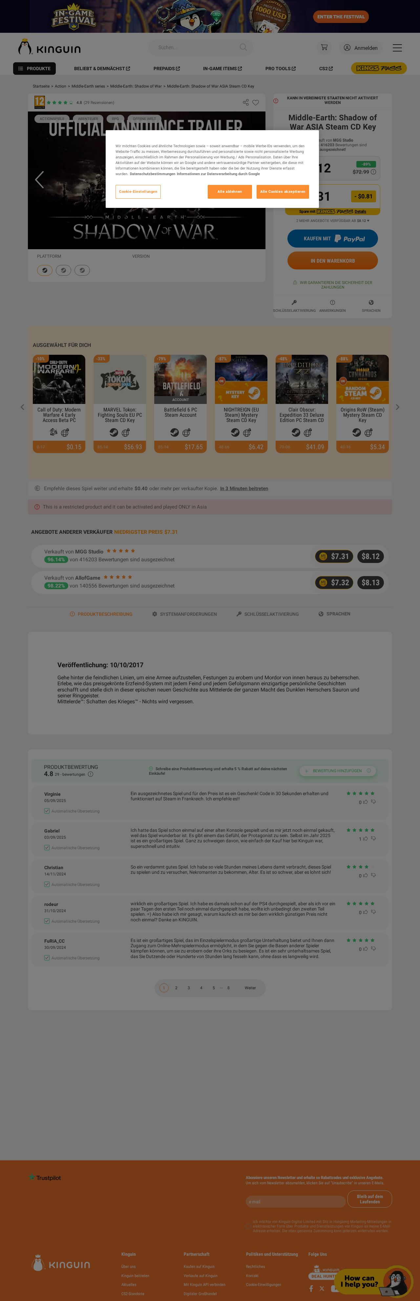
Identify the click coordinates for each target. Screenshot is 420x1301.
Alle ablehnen (230, 191)
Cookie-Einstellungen (138, 191)
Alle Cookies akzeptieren (282, 191)
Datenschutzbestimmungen (152, 173)
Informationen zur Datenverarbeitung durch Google (218, 173)
